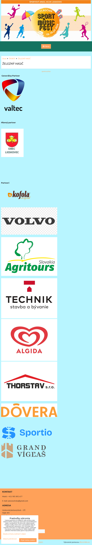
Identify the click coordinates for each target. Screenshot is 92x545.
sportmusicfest (46, 71)
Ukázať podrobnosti (10, 539)
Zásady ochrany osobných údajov (14, 534)
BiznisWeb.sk (85, 542)
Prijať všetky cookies (28, 540)
